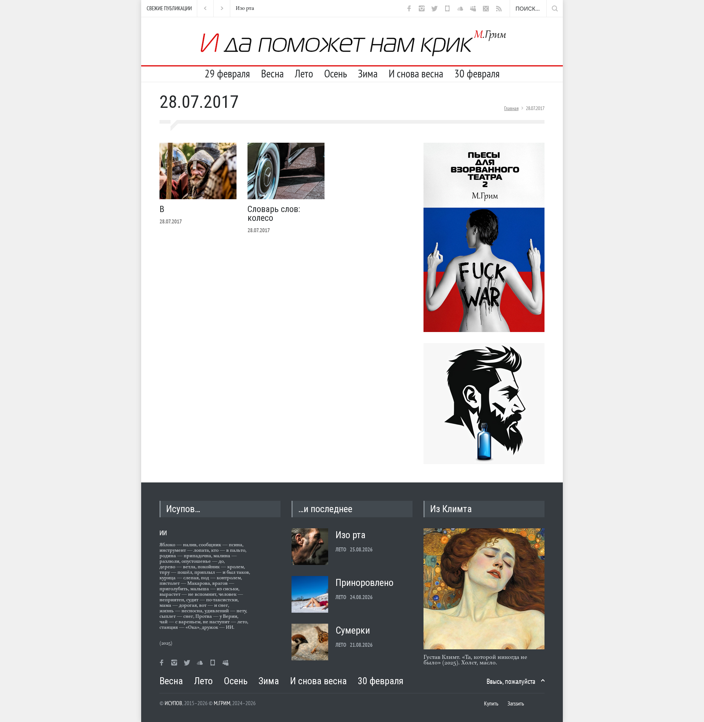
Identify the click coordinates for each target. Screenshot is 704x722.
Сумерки (353, 630)
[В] (198, 171)
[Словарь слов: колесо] (285, 171)
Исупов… (183, 508)
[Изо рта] (310, 546)
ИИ (163, 533)
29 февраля (227, 73)
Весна (272, 73)
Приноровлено (364, 582)
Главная (511, 108)
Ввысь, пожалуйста (511, 681)
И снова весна (416, 73)
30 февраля (477, 73)
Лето (304, 73)
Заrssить (515, 703)
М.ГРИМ (222, 703)
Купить (491, 703)
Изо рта (239, 8)
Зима (368, 73)
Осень (335, 73)
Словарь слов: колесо (273, 213)
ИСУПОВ (173, 703)
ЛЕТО (341, 549)
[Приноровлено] (310, 594)
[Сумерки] (310, 642)
